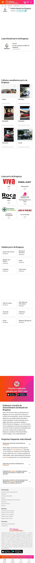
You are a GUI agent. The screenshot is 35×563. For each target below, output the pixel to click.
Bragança (5, 444)
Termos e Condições (10, 558)
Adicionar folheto (5, 503)
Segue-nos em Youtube (7, 516)
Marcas (3, 498)
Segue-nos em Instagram (7, 514)
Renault (10, 5)
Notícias (3, 505)
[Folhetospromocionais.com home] (12, 2)
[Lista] (27, 2)
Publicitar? (3, 494)
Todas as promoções (6, 496)
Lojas (5, 5)
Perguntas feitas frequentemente (9, 492)
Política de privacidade (21, 558)
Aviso (3, 558)
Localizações (16, 5)
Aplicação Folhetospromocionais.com (10, 499)
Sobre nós (4, 501)
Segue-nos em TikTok (6, 518)
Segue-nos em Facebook (7, 512)
